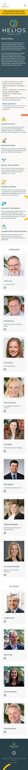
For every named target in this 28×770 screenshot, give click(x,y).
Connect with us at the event (13, 13)
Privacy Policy (14, 762)
